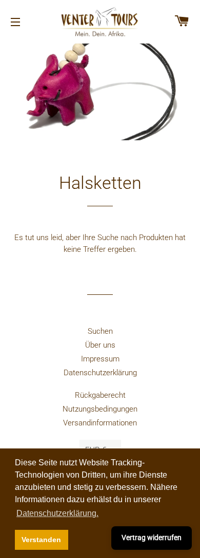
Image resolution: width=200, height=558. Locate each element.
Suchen (100, 331)
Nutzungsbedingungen (100, 409)
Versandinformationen (100, 422)
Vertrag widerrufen (152, 537)
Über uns (100, 345)
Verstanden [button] (41, 539)
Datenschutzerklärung (100, 372)
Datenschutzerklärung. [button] (57, 513)
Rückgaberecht (100, 395)
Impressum (100, 358)
